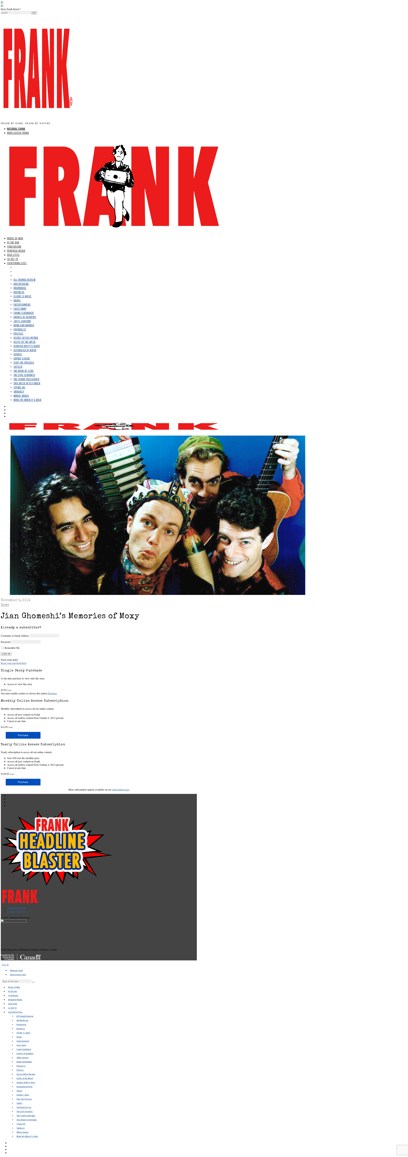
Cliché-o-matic (22, 296)
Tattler (18, 367)
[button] (33, 982)
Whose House (21, 396)
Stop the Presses (24, 363)
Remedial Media (16, 251)
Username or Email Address (15, 635)
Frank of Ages (16, 912)
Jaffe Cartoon (22, 321)
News (5, 605)
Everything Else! (17, 263)
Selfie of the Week (25, 342)
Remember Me (12, 647)
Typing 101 (19, 387)
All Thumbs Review (25, 280)
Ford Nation (14, 247)
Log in (5, 964)
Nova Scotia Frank (18, 133)
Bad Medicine (21, 284)
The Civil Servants (24, 375)
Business (19, 292)
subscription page (120, 789)
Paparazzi (20, 329)
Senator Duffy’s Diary (27, 346)
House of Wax (15, 238)
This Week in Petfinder (27, 383)
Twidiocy (19, 392)
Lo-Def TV (12, 259)
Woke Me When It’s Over (27, 400)
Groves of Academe (25, 317)
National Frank (16, 129)
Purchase (52, 693)
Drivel (17, 300)
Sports (18, 354)
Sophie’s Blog (22, 358)
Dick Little (13, 255)
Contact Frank (16, 908)
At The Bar (13, 242)
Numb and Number (24, 325)
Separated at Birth (25, 350)
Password (5, 642)
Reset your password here (13, 663)
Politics (18, 334)
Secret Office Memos (26, 338)
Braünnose (20, 288)
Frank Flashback (24, 313)
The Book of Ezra (24, 371)
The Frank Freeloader (26, 379)
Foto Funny (20, 309)
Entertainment (22, 305)
